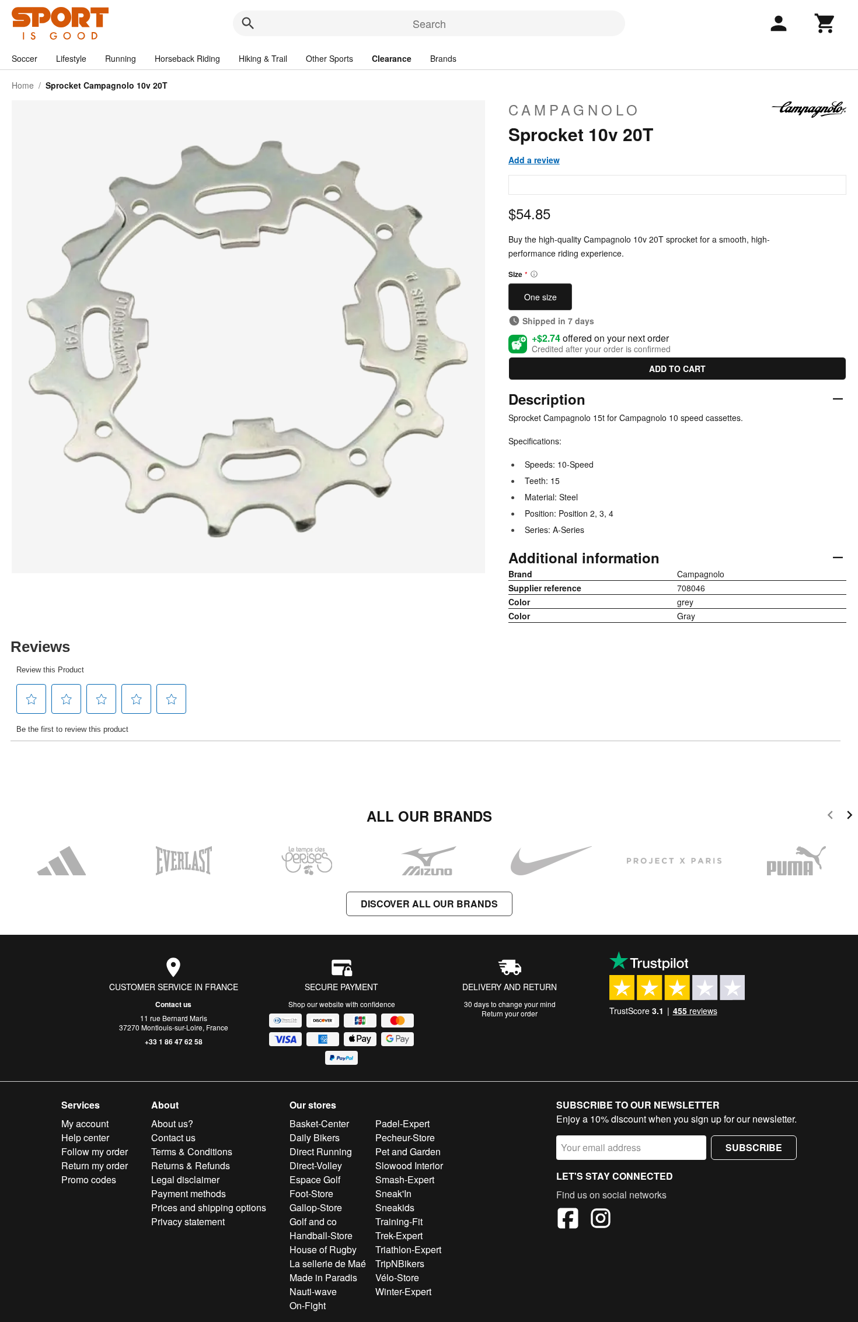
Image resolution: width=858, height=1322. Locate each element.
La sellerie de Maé (328, 1263)
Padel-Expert (402, 1123)
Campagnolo (574, 109)
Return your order (510, 1013)
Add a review (534, 160)
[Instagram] (600, 1220)
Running (120, 58)
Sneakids (394, 1207)
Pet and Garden (408, 1151)
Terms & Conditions (191, 1151)
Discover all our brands (429, 903)
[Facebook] (568, 1220)
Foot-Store (311, 1193)
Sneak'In (393, 1193)
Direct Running (321, 1151)
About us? (172, 1123)
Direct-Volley (316, 1165)
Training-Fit (399, 1221)
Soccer (24, 58)
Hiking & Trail (263, 58)
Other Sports (329, 58)
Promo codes (88, 1179)
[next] (849, 816)
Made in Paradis (323, 1277)
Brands (443, 58)
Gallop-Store (316, 1207)
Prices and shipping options (208, 1207)
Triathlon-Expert (408, 1249)
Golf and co (313, 1221)
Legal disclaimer (185, 1179)
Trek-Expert (399, 1235)
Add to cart (677, 368)
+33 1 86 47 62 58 (174, 1041)
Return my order (94, 1165)
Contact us (173, 1004)
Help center (85, 1137)
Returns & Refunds (190, 1165)
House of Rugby (323, 1249)
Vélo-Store (397, 1277)
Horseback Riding (187, 58)
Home (23, 85)
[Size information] (534, 274)
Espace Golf (315, 1179)
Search (429, 23)
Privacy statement (188, 1221)
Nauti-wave (313, 1291)
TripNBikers (399, 1263)
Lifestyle (71, 58)
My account (85, 1123)
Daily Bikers (315, 1137)
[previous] (830, 816)
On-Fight (308, 1305)
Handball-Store (321, 1235)
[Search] (248, 23)
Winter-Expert (403, 1291)
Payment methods (188, 1193)
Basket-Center (319, 1123)
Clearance (391, 58)
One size (540, 297)
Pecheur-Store (405, 1137)
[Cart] (825, 23)
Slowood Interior (409, 1165)
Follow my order (94, 1151)
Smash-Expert (404, 1179)
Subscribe (754, 1147)
